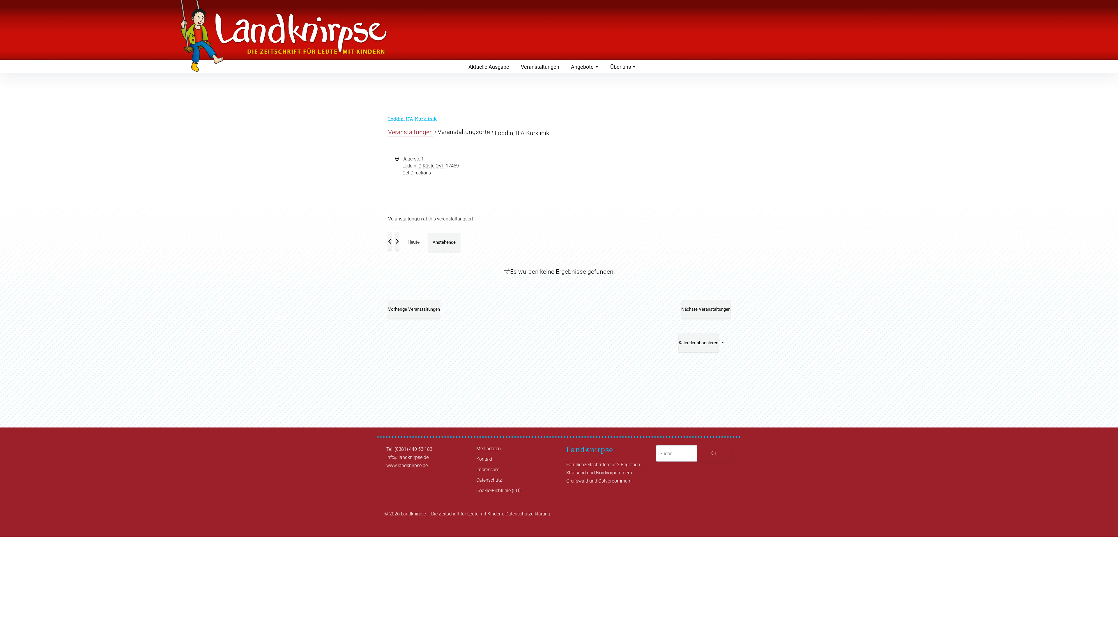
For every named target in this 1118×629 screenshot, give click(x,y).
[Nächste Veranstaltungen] (397, 241)
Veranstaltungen (540, 67)
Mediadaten (488, 448)
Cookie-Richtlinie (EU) (498, 490)
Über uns (620, 67)
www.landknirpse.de (407, 465)
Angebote (582, 67)
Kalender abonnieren (698, 342)
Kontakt (484, 459)
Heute (414, 242)
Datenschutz (489, 480)
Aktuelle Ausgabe (488, 67)
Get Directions (416, 173)
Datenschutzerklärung (527, 514)
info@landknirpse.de (407, 457)
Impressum (487, 469)
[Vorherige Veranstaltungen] (389, 241)
